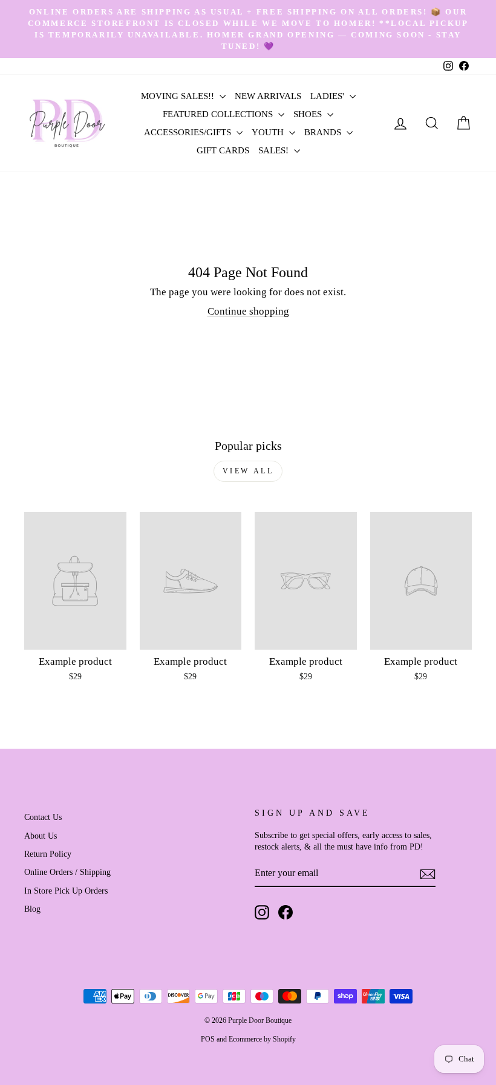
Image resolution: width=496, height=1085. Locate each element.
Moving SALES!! (179, 96)
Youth (269, 132)
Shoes (308, 114)
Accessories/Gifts (188, 132)
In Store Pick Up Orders (66, 890)
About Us (40, 835)
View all (248, 471)
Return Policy (47, 854)
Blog (32, 909)
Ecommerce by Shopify (262, 1039)
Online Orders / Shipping (67, 872)
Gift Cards (223, 150)
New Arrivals (268, 96)
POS (208, 1039)
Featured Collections (219, 114)
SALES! (274, 150)
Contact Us (43, 817)
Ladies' (328, 96)
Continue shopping (248, 311)
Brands (324, 132)
